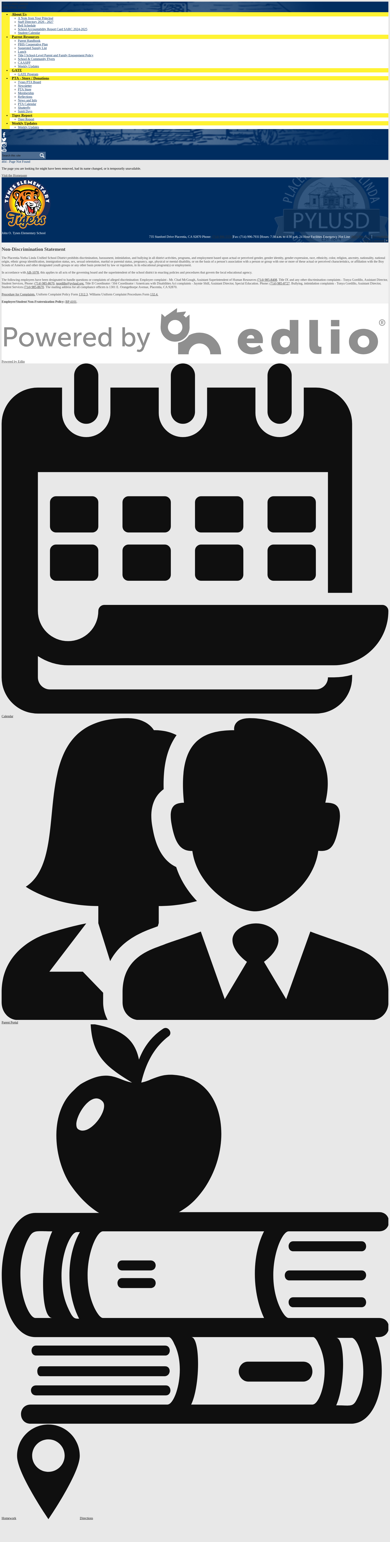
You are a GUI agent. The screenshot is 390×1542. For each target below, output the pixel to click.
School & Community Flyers (36, 59)
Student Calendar (29, 32)
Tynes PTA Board (29, 82)
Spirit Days (25, 111)
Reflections (25, 96)
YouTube (4, 149)
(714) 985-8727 (280, 283)
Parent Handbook (29, 40)
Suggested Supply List (32, 48)
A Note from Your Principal (35, 18)
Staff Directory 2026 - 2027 (35, 22)
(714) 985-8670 (44, 283)
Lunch (22, 51)
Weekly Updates (28, 66)
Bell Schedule (27, 25)
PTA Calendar (27, 104)
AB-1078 (33, 272)
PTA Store (24, 89)
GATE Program (28, 74)
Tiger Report (26, 119)
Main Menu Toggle (14, 7)
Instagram (4, 144)
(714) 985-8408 (267, 279)
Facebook (4, 134)
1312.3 (83, 294)
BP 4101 (71, 301)
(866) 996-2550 (361, 236)
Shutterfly (24, 107)
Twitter (4, 139)
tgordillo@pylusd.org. (70, 283)
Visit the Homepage (14, 175)
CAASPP (24, 62)
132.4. (154, 294)
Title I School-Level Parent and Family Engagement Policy (55, 55)
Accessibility (380, 236)
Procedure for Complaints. (18, 294)
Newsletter (25, 85)
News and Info (27, 100)
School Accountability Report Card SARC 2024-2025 (52, 29)
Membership (26, 93)
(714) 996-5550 (222, 236)
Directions (86, 1518)
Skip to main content (15, 3)
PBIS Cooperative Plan (33, 44)
